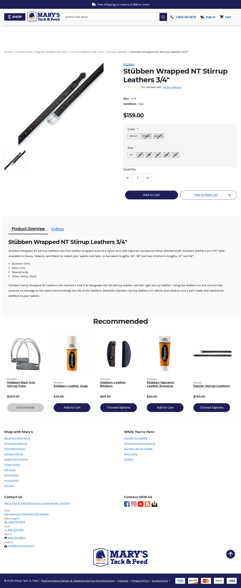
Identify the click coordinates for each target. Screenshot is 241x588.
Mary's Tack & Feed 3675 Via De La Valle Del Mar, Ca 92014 (37, 503)
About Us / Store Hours (17, 438)
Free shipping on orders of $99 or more (123, 4)
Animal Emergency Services (139, 443)
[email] (154, 504)
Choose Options (118, 407)
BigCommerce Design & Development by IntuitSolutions (78, 580)
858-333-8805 (16, 537)
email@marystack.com (21, 545)
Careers (128, 459)
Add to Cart (72, 407)
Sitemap (9, 485)
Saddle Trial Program (16, 459)
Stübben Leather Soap (71, 386)
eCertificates (11, 475)
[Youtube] (140, 504)
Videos (57, 228)
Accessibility (11, 480)
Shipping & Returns (15, 443)
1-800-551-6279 (16, 522)
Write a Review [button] (172, 87)
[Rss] (147, 504)
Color (133, 129)
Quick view (25, 353)
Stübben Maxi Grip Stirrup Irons (21, 384)
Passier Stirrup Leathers (211, 386)
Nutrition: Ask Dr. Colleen (138, 448)
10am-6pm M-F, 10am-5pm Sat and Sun (26, 514)
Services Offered (13, 454)
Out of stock (25, 407)
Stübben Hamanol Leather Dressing (160, 384)
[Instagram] (134, 504)
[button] (230, 554)
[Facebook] (127, 504)
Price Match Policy (15, 448)
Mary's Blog (130, 454)
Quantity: (129, 169)
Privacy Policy (12, 464)
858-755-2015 (15, 529)
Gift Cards (10, 469)
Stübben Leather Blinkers (113, 384)
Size (132, 148)
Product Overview (28, 228)
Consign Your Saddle (135, 438)
